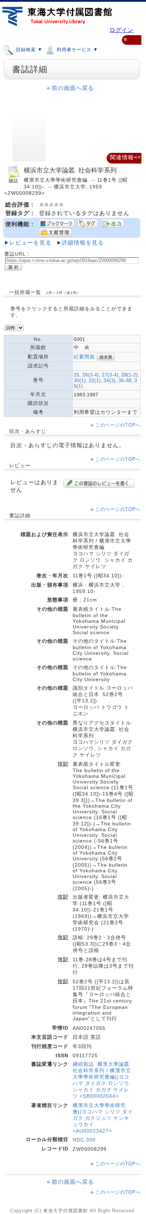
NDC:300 (84, 1140)
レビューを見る (30, 243)
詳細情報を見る (83, 243)
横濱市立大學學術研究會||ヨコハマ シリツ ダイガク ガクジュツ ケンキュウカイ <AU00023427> (103, 1118)
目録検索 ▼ (28, 49)
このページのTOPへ (118, 425)
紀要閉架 (84, 356)
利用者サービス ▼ (76, 49)
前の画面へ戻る (73, 88)
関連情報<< (125, 157)
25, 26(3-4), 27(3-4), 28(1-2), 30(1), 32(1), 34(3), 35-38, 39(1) (106, 380)
